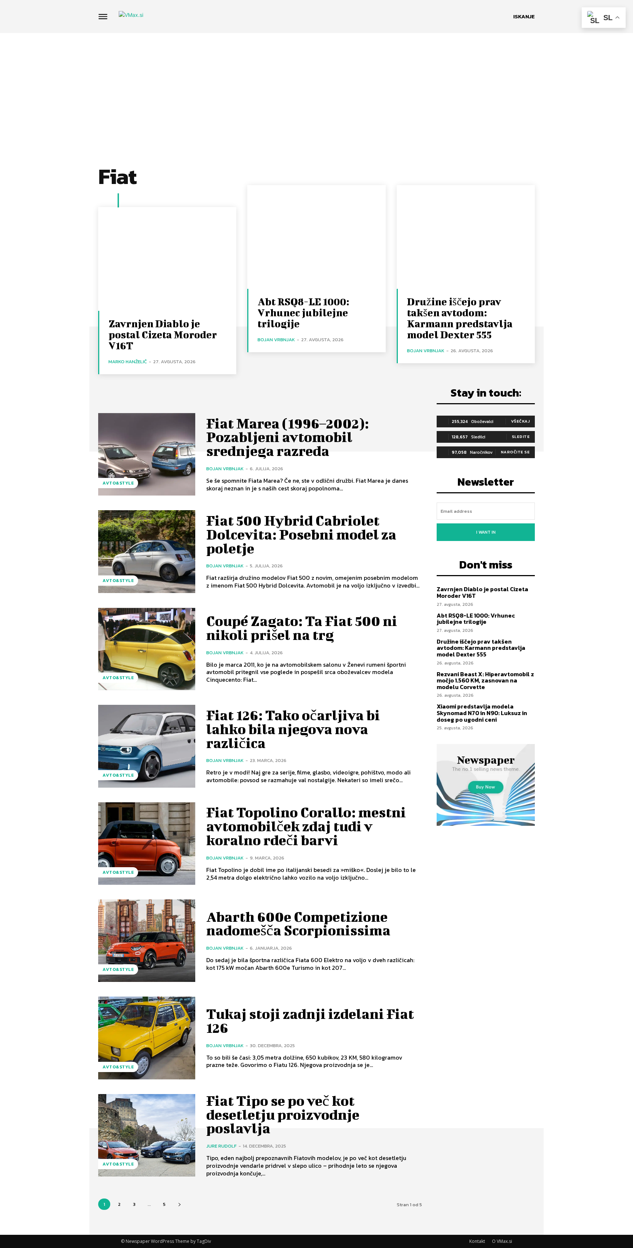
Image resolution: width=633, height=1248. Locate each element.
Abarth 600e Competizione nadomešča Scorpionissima (298, 924)
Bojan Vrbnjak (276, 339)
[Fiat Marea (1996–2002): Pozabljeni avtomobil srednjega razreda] (146, 454)
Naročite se (515, 452)
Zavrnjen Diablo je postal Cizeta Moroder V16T (162, 334)
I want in (486, 532)
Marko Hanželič (127, 361)
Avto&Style (118, 483)
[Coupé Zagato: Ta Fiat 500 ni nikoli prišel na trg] (146, 649)
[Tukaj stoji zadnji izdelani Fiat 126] (146, 1038)
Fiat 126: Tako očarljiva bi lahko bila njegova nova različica (293, 729)
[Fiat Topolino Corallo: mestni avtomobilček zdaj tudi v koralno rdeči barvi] (146, 843)
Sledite (521, 436)
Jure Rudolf (221, 1145)
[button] (524, 16)
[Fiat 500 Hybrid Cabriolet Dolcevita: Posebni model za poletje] (146, 551)
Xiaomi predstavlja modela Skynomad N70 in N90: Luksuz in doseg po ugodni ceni (482, 713)
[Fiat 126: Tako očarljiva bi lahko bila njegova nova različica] (146, 746)
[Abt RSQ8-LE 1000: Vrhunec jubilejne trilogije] (316, 237)
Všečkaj (520, 421)
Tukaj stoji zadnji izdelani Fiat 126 (310, 1021)
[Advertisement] (316, 88)
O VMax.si (502, 1241)
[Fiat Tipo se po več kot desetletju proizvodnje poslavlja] (146, 1135)
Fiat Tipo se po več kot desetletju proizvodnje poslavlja (282, 1115)
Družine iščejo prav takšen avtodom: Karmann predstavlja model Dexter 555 (459, 318)
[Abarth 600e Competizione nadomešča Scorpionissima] (146, 940)
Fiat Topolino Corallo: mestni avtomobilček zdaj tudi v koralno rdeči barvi (306, 826)
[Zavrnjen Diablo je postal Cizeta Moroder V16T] (167, 259)
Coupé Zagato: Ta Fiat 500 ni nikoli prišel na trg (301, 628)
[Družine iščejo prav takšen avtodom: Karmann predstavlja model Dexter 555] (466, 237)
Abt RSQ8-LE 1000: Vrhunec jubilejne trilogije (303, 312)
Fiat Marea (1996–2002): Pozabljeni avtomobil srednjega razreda (287, 437)
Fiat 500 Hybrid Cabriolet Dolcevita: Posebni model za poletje (301, 534)
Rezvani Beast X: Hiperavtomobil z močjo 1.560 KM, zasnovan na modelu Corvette (485, 680)
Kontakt (477, 1241)
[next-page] (179, 1204)
